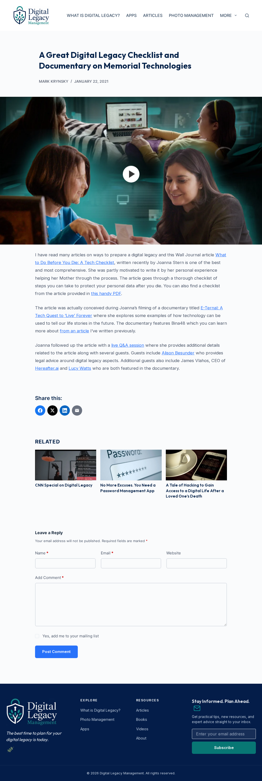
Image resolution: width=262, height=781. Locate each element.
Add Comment (49, 577)
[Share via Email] (77, 410)
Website (173, 553)
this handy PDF (106, 293)
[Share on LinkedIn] (65, 410)
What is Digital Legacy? (93, 15)
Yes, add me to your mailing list (70, 636)
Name (41, 553)
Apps (131, 15)
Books (141, 719)
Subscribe (224, 747)
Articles (152, 15)
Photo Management (191, 15)
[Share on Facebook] (40, 410)
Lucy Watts (80, 368)
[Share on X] (52, 410)
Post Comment (56, 651)
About (141, 738)
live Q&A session (127, 345)
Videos (142, 729)
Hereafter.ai (47, 368)
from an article (74, 330)
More (226, 15)
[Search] (247, 15)
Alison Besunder (178, 352)
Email (107, 553)
